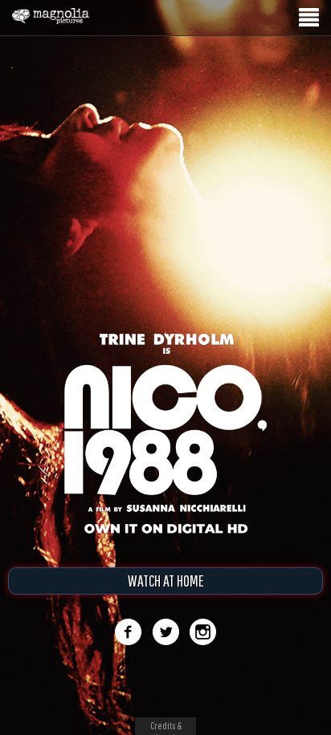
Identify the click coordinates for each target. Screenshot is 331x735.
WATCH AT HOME (166, 580)
